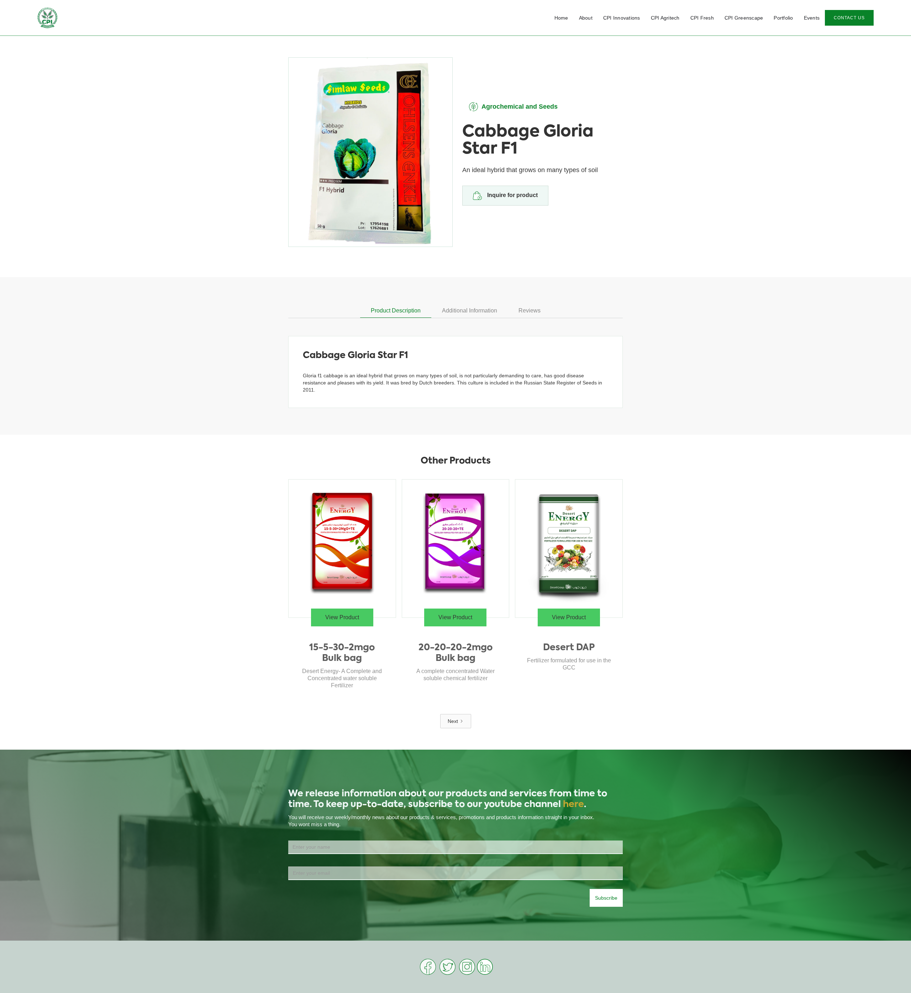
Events (812, 18)
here (573, 804)
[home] (47, 17)
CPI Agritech (665, 18)
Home (561, 18)
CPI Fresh (702, 18)
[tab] (395, 311)
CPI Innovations (621, 18)
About (586, 18)
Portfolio (783, 18)
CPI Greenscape (744, 18)
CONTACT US (849, 17)
